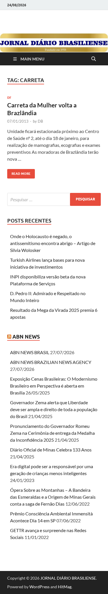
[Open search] (93, 59)
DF (9, 98)
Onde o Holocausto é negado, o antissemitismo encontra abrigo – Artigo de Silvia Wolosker (52, 243)
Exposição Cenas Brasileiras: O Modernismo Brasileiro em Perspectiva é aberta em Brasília (53, 385)
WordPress (39, 586)
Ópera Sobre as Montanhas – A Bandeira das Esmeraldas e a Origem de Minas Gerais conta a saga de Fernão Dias (53, 496)
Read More (19, 172)
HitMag (64, 586)
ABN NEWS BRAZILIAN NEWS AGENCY (50, 362)
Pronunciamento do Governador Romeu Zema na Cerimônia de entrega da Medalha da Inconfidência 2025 (52, 433)
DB (40, 121)
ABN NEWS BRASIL (29, 352)
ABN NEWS (26, 337)
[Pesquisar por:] (54, 199)
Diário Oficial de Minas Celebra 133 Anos (51, 449)
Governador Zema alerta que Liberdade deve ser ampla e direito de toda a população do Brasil (53, 409)
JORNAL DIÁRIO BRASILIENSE (68, 578)
